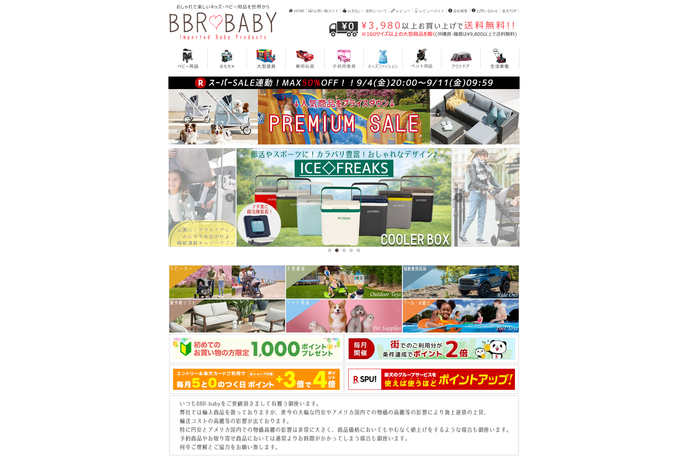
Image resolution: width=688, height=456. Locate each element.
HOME (299, 11)
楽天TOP (509, 11)
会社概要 (460, 11)
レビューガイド (431, 11)
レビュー (403, 11)
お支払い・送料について (367, 11)
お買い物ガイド (326, 11)
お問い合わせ (487, 11)
